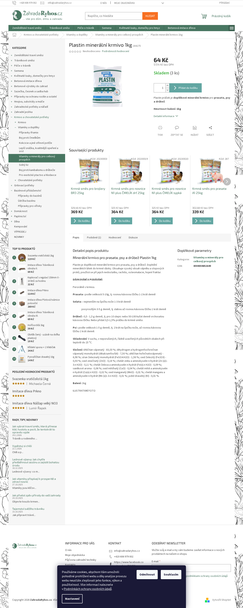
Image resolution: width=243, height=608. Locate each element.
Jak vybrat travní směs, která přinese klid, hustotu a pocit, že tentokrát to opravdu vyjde (34, 429)
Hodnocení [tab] (115, 238)
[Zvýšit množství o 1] (167, 85)
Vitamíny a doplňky (28, 127)
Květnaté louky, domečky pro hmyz (34, 76)
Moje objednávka (124, 3)
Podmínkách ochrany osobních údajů (88, 589)
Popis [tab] (76, 238)
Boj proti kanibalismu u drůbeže (37, 170)
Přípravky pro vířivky (30, 206)
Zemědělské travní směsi (28, 55)
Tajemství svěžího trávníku (28, 508)
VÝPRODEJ (20, 232)
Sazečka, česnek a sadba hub (31, 91)
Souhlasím (171, 574)
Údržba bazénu (26, 201)
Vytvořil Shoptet (221, 600)
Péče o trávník (22, 66)
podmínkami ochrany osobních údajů (207, 576)
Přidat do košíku (188, 87)
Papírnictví (20, 216)
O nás (103, 3)
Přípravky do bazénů (30, 196)
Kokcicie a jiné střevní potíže (35, 143)
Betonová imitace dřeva (28, 81)
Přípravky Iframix (28, 133)
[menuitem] (26, 28)
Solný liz (23, 165)
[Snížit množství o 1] (167, 90)
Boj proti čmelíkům (29, 138)
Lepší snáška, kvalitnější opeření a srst (38, 149)
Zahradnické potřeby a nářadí (31, 107)
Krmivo (22, 122)
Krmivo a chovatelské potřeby (31, 117)
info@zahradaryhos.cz (127, 551)
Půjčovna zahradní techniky (80, 560)
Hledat (150, 15)
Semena (19, 71)
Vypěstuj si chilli (22, 445)
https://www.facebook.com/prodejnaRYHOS (128, 564)
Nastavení (72, 599)
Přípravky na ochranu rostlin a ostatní (35, 97)
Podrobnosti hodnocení (115, 51)
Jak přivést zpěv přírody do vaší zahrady (36, 495)
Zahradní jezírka (23, 112)
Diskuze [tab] (133, 238)
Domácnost (20, 211)
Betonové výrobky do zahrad (31, 86)
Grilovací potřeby (24, 185)
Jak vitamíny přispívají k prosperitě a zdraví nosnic (34, 480)
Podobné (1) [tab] (94, 238)
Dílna (17, 222)
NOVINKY (19, 237)
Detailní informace (164, 116)
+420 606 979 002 (123, 557)
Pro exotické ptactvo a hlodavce (37, 175)
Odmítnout (147, 574)
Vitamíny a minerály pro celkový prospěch (37, 158)
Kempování (20, 227)
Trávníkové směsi (24, 60)
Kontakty (70, 565)
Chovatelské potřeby (30, 180)
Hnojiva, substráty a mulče (29, 102)
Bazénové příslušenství (27, 191)
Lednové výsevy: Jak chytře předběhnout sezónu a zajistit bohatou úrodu (35, 462)
